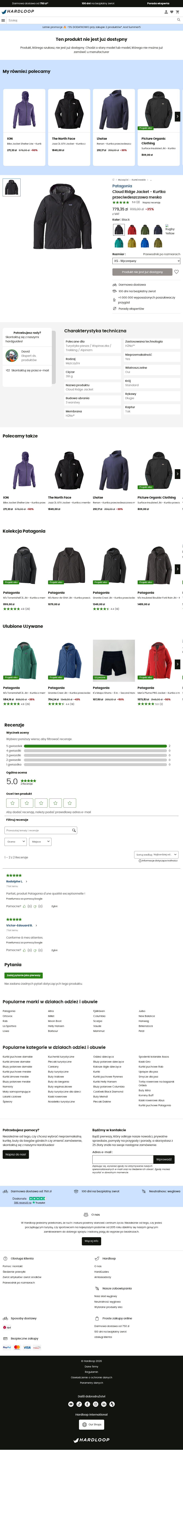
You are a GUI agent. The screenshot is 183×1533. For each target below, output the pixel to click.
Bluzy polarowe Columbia (108, 1087)
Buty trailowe (56, 1077)
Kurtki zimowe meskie (16, 1077)
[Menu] (3, 20)
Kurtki (96, 1072)
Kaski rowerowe (57, 1097)
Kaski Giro (144, 1062)
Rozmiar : (119, 254)
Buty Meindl (100, 1097)
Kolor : (121, 219)
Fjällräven (99, 1011)
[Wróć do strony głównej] (115, 180)
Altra (51, 1011)
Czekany (53, 1067)
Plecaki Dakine (102, 1102)
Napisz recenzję (151, 203)
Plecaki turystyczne (60, 1062)
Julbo (142, 1011)
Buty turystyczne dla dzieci (64, 1092)
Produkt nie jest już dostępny (142, 272)
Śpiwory (7, 1102)
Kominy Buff (146, 1095)
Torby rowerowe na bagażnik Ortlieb (156, 1084)
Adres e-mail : (102, 1152)
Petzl (141, 1031)
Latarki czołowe (12, 1097)
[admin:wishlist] (176, 271)
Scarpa (97, 1021)
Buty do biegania (58, 1082)
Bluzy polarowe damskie (17, 1067)
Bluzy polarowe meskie (17, 1082)
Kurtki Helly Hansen (105, 1082)
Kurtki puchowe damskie (18, 1057)
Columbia (99, 1016)
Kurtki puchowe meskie (17, 1072)
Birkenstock (146, 1026)
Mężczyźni (123, 180)
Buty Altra (144, 1090)
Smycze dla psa (148, 1077)
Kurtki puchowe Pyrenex (108, 1077)
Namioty (8, 1087)
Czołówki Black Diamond (108, 1092)
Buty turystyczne (58, 1072)
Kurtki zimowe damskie (16, 1062)
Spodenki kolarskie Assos (154, 1057)
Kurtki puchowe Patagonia (155, 1105)
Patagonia (122, 186)
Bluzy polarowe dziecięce (108, 1062)
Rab (5, 1021)
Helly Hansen (56, 1026)
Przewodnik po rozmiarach (161, 254)
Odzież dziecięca (103, 1057)
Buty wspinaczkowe (60, 1087)
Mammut (99, 1031)
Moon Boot (54, 1021)
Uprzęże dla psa (148, 1072)
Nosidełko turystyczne (61, 1102)
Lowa (6, 1031)
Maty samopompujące (17, 1092)
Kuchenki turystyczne (61, 1057)
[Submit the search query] (179, 20)
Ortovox (7, 1016)
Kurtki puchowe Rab (151, 1067)
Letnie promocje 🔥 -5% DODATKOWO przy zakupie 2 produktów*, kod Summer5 (92, 27)
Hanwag (144, 1021)
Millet (51, 1016)
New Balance (147, 1016)
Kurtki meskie (139, 180)
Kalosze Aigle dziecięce (107, 1067)
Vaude (97, 1026)
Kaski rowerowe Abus (151, 1100)
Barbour (53, 1031)
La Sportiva (9, 1026)
